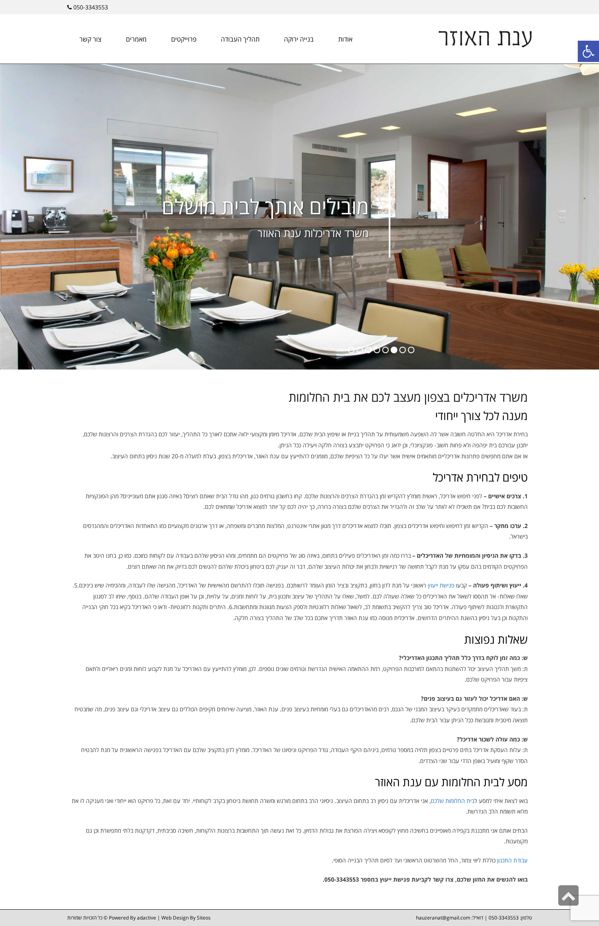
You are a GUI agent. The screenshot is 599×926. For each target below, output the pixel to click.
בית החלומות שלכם (452, 801)
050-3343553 (90, 7)
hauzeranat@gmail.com (443, 917)
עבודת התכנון (512, 860)
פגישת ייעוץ (441, 585)
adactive (146, 917)
